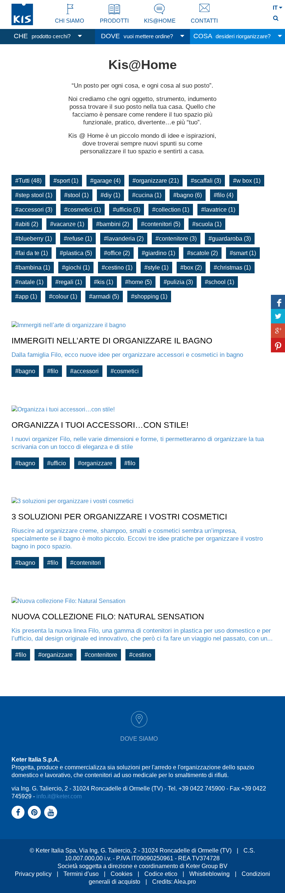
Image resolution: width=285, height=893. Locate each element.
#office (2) (117, 253)
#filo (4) (223, 195)
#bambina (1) (32, 267)
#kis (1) (103, 282)
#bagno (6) (187, 195)
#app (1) (26, 296)
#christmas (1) (232, 267)
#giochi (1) (76, 267)
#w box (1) (247, 180)
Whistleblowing (209, 874)
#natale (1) (29, 282)
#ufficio (56, 463)
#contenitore (101, 655)
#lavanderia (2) (124, 238)
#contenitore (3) (176, 238)
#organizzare (95, 463)
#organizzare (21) (155, 180)
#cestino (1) (117, 267)
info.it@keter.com (59, 796)
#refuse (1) (78, 238)
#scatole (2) (202, 253)
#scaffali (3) (206, 180)
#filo (52, 371)
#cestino (140, 655)
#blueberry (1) (33, 238)
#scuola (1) (207, 224)
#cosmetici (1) (82, 209)
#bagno (25, 371)
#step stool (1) (33, 195)
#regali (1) (68, 282)
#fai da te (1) (31, 253)
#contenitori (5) (160, 224)
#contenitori (85, 563)
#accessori (84, 371)
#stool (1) (76, 195)
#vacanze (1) (67, 224)
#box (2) (191, 267)
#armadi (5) (104, 296)
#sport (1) (65, 180)
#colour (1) (63, 296)
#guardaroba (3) (230, 238)
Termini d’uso (81, 874)
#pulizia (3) (178, 282)
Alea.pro (185, 882)
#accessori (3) (33, 209)
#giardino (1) (158, 253)
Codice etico (160, 874)
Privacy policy (33, 874)
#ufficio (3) (126, 209)
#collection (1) (170, 209)
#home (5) (138, 282)
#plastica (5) (76, 253)
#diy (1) (110, 195)
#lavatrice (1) (218, 209)
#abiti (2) (26, 224)
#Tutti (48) (28, 180)
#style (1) (156, 267)
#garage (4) (105, 180)
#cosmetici (125, 371)
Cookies (121, 874)
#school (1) (219, 282)
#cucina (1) (146, 195)
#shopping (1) (149, 296)
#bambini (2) (112, 224)
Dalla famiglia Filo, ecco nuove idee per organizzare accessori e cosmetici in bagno (127, 354)
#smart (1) (243, 253)
